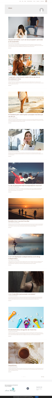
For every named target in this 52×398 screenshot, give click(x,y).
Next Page (43, 376)
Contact (34, 1)
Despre (25, 1)
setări (32, 397)
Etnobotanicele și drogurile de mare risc (22, 330)
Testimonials (42, 1)
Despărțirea (12, 365)
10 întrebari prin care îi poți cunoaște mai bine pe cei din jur (25, 115)
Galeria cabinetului (29, 1)
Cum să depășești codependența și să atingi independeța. (24, 258)
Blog (22, 1)
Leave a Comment (10, 80)
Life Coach (15, 80)
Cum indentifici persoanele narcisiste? (21, 294)
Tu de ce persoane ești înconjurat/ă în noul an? (25, 185)
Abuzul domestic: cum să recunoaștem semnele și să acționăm (25, 41)
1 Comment (9, 295)
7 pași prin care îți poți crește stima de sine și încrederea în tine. (24, 78)
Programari (37, 1)
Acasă (20, 1)
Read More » (10, 85)
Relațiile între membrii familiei (18, 221)
